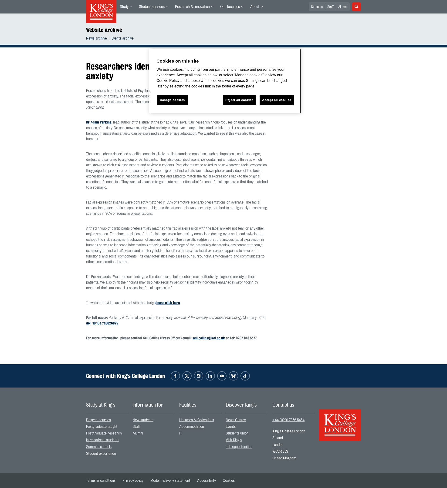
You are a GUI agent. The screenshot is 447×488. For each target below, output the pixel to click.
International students (102, 440)
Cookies (229, 480)
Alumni (342, 7)
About (254, 7)
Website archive (104, 29)
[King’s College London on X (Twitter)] (187, 376)
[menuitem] (125, 6)
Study (124, 7)
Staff (330, 7)
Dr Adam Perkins (98, 122)
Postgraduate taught (101, 426)
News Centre (236, 420)
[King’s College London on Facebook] (175, 376)
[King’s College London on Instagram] (198, 376)
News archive (96, 38)
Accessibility (206, 480)
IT (180, 433)
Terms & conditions (100, 480)
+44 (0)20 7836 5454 (288, 420)
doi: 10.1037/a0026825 (102, 323)
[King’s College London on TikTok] (245, 376)
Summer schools (99, 447)
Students (317, 7)
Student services (152, 7)
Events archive (123, 38)
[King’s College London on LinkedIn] (210, 376)
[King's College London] (340, 421)
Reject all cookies (239, 100)
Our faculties (230, 7)
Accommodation (191, 426)
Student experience (101, 453)
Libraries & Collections (196, 420)
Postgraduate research (104, 433)
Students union (237, 433)
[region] (225, 81)
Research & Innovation (192, 7)
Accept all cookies (276, 100)
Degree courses (98, 420)
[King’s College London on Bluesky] (233, 376)
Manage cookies (172, 100)
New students (143, 420)
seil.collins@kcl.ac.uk (209, 338)
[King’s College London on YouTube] (222, 376)
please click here (167, 302)
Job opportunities (239, 447)
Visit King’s (234, 440)
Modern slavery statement (170, 480)
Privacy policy (132, 480)
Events (231, 426)
